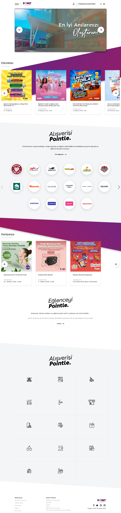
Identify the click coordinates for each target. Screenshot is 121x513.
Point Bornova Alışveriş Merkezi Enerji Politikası (58, 510)
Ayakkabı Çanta (19, 502)
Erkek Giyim (18, 510)
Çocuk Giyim (18, 505)
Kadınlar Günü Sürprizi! (45, 275)
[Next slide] (20, 30)
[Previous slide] (101, 30)
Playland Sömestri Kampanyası (82, 275)
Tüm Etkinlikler (5, 66)
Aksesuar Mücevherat (20, 500)
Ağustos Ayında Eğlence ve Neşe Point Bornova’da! (16, 104)
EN (104, 4)
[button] (119, 187)
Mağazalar (49, 502)
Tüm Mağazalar (59, 154)
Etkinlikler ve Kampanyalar (53, 500)
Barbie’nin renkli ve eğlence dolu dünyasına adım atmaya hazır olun (49, 104)
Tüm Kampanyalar (6, 237)
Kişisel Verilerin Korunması (53, 508)
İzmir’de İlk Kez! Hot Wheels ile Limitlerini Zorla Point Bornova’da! (85, 104)
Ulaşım (48, 506)
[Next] (116, 93)
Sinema (59, 323)
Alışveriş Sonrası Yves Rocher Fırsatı (15, 275)
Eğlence (17, 508)
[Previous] (5, 93)
